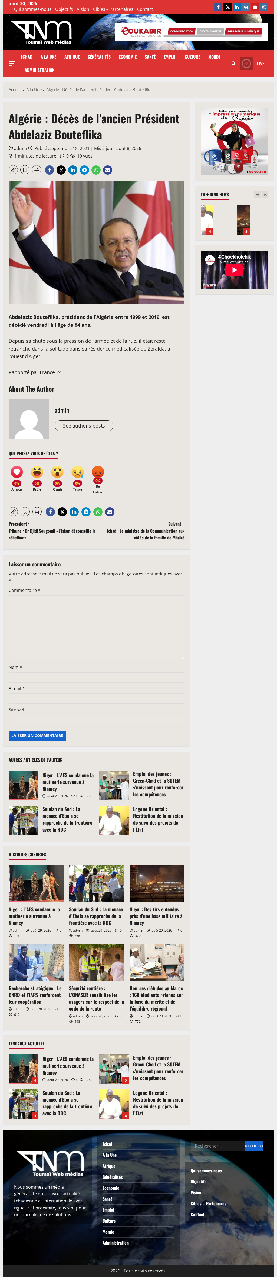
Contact (145, 9)
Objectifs (64, 9)
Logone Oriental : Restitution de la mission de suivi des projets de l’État (114, 820)
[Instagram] (264, 7)
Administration (40, 70)
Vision (83, 9)
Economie (128, 57)
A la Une (48, 57)
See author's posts (84, 425)
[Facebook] (218, 7)
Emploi (170, 57)
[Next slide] (265, 194)
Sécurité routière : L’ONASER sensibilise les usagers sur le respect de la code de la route (96, 998)
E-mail (17, 689)
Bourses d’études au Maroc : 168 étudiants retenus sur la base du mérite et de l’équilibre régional (156, 998)
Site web (17, 710)
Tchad (26, 57)
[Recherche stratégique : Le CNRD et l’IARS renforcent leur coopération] (36, 962)
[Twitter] (227, 7)
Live (260, 63)
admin (20, 148)
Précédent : (52, 531)
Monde (214, 57)
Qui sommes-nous (32, 9)
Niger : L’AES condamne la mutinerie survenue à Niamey (23, 785)
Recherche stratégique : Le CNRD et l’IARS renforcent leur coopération (35, 995)
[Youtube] (255, 7)
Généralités (99, 57)
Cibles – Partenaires (113, 9)
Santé (150, 57)
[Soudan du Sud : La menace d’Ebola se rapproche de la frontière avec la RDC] (96, 883)
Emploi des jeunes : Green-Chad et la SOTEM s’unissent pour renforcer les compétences (114, 785)
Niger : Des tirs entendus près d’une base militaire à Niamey (156, 916)
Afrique (72, 57)
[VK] (246, 7)
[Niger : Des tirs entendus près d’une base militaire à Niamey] (157, 883)
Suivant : (145, 531)
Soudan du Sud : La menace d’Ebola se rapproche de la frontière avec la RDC (23, 820)
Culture (192, 57)
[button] (12, 63)
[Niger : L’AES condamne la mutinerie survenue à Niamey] (36, 883)
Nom (15, 667)
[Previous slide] (257, 194)
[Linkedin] (237, 7)
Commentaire (24, 590)
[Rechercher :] (218, 1146)
